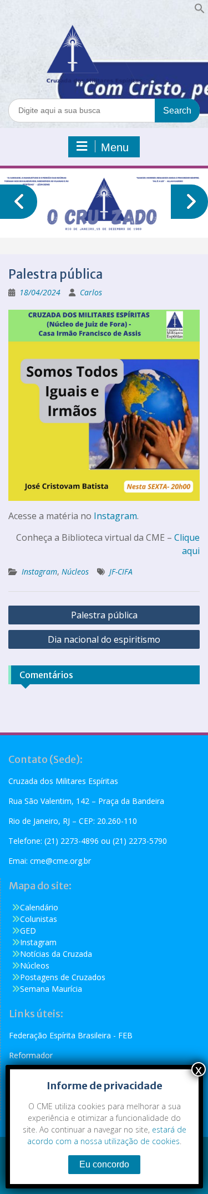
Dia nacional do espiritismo (104, 639)
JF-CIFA (121, 571)
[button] (199, 11)
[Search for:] (104, 110)
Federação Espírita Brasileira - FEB (71, 1035)
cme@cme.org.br (60, 860)
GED (28, 930)
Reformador (31, 1055)
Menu (115, 147)
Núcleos (75, 571)
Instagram (115, 516)
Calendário (39, 907)
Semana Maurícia (51, 988)
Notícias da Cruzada (56, 954)
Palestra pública (104, 615)
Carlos (91, 292)
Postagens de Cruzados (62, 977)
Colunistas (38, 919)
